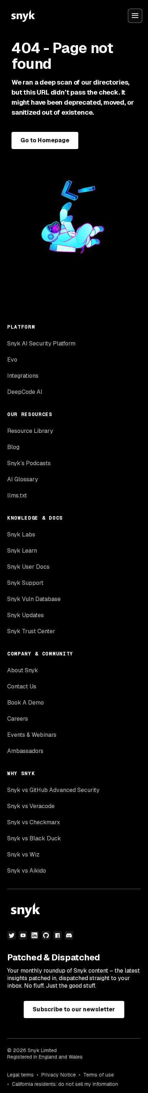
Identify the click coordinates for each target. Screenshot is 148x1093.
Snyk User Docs (28, 567)
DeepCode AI (24, 392)
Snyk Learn (22, 550)
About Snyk (22, 670)
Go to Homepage (44, 140)
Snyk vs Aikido (26, 870)
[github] (46, 935)
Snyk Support (25, 583)
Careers (17, 718)
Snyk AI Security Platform (41, 343)
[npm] (57, 935)
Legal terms (20, 1074)
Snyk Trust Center (31, 631)
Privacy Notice (58, 1074)
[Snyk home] (23, 16)
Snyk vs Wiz (23, 854)
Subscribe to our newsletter (74, 1009)
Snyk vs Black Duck (34, 838)
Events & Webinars (31, 735)
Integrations (22, 376)
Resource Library (30, 431)
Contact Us (21, 686)
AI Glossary (22, 479)
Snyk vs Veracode (31, 806)
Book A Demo (25, 702)
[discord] (69, 935)
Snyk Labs (21, 534)
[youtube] (23, 935)
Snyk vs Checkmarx (33, 822)
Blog (13, 447)
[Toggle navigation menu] (135, 16)
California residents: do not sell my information (65, 1084)
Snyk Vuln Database (34, 599)
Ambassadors (25, 751)
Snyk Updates (25, 615)
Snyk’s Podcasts (29, 463)
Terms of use (98, 1074)
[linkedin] (34, 935)
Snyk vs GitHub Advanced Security (53, 790)
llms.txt (17, 495)
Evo (12, 359)
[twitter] (11, 935)
